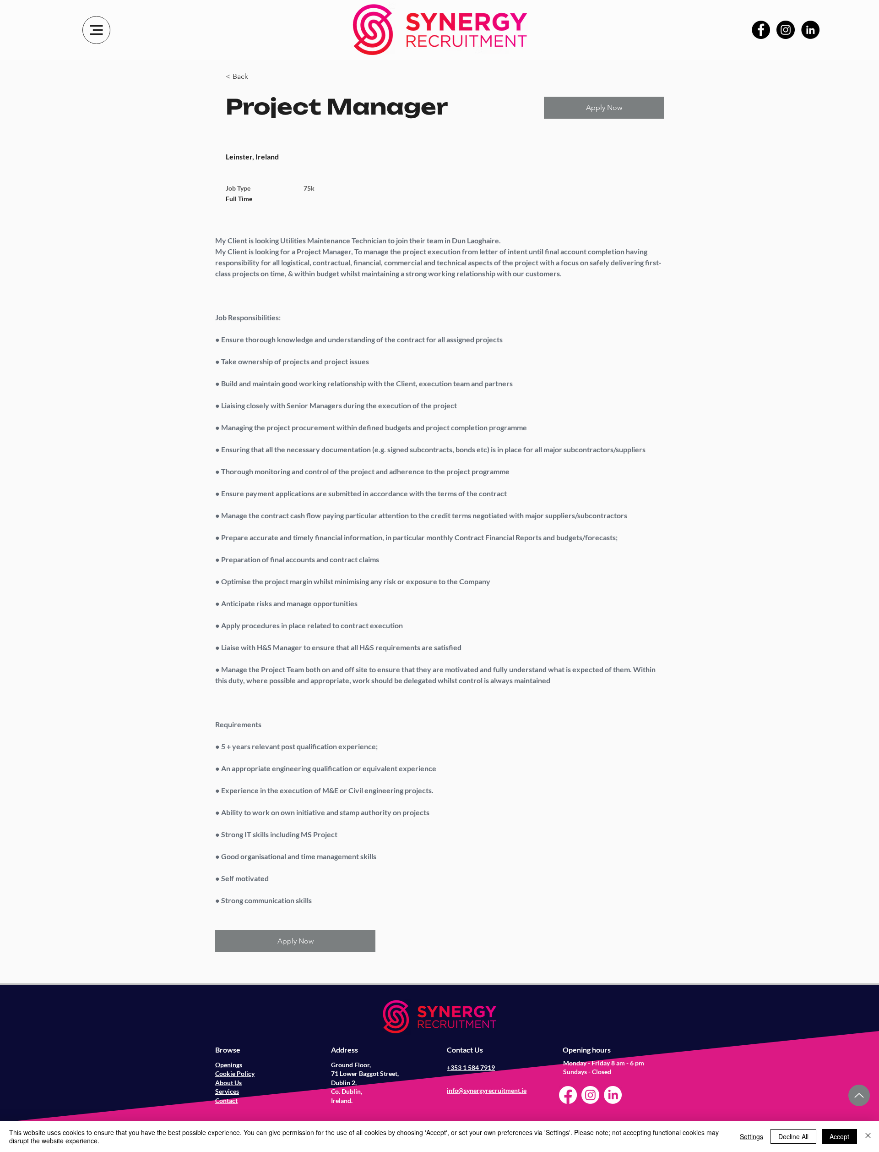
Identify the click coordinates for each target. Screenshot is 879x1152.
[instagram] (590, 1095)
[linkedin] (613, 1095)
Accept (839, 1136)
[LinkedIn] (810, 30)
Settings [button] (751, 1136)
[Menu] (96, 30)
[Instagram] (785, 30)
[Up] (859, 1095)
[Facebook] (761, 30)
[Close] (868, 1136)
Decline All (793, 1136)
